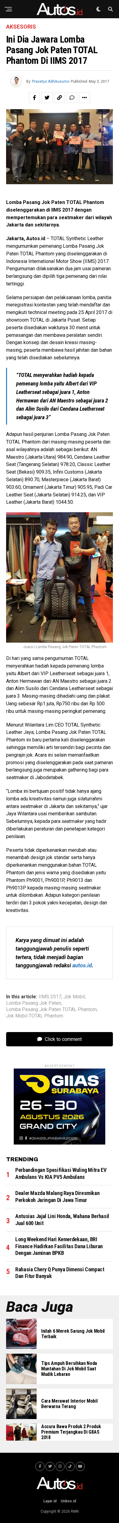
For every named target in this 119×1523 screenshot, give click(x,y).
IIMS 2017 (50, 996)
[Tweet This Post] (46, 97)
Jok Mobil (74, 996)
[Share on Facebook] (34, 97)
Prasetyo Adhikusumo (50, 81)
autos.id (82, 965)
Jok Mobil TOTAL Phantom (34, 1016)
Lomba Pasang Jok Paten (33, 1003)
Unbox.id (68, 1501)
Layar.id (49, 1501)
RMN (75, 1511)
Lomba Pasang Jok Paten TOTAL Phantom (51, 1009)
